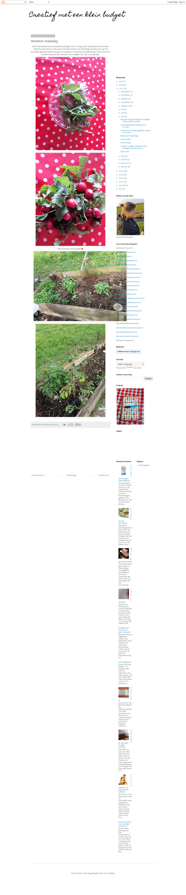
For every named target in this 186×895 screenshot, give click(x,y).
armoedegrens (124, 662)
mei (123, 117)
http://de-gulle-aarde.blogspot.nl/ (127, 336)
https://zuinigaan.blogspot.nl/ (126, 294)
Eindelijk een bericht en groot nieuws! (124, 630)
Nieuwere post (38, 475)
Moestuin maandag (129, 136)
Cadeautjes (126, 139)
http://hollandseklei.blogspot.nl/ (127, 315)
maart (124, 160)
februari (124, 163)
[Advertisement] (70, 452)
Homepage (71, 475)
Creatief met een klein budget (77, 15)
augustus (125, 106)
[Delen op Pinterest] (79, 424)
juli (122, 109)
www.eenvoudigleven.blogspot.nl (127, 281)
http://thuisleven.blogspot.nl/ (126, 252)
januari (124, 167)
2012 (121, 185)
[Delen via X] (74, 424)
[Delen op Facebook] (77, 424)
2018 (121, 85)
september (126, 102)
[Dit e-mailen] (68, 424)
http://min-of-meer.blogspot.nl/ (126, 289)
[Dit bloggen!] (71, 424)
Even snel (125, 152)
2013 (121, 182)
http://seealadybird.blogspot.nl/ (126, 332)
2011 (121, 189)
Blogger (111, 873)
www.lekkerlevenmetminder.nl (126, 260)
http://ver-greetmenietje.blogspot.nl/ (128, 269)
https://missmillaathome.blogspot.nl (128, 319)
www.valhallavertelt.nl (124, 256)
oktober (124, 99)
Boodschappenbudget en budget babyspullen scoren (135, 120)
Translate (137, 368)
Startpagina (144, 465)
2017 (121, 89)
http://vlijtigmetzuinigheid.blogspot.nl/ (129, 273)
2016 (121, 171)
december (125, 92)
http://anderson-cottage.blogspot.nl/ (128, 277)
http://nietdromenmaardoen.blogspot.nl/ (129, 327)
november (125, 95)
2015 (121, 175)
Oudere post (103, 475)
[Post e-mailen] (64, 425)
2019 (121, 81)
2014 (121, 178)
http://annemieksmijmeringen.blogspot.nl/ (130, 298)
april (123, 156)
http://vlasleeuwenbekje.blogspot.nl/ (128, 302)
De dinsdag (125, 143)
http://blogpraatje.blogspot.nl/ (126, 264)
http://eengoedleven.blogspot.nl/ (127, 306)
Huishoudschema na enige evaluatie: (124, 824)
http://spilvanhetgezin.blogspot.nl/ (127, 285)
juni (123, 113)
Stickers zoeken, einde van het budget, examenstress (134, 147)
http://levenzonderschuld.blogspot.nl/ (129, 310)
